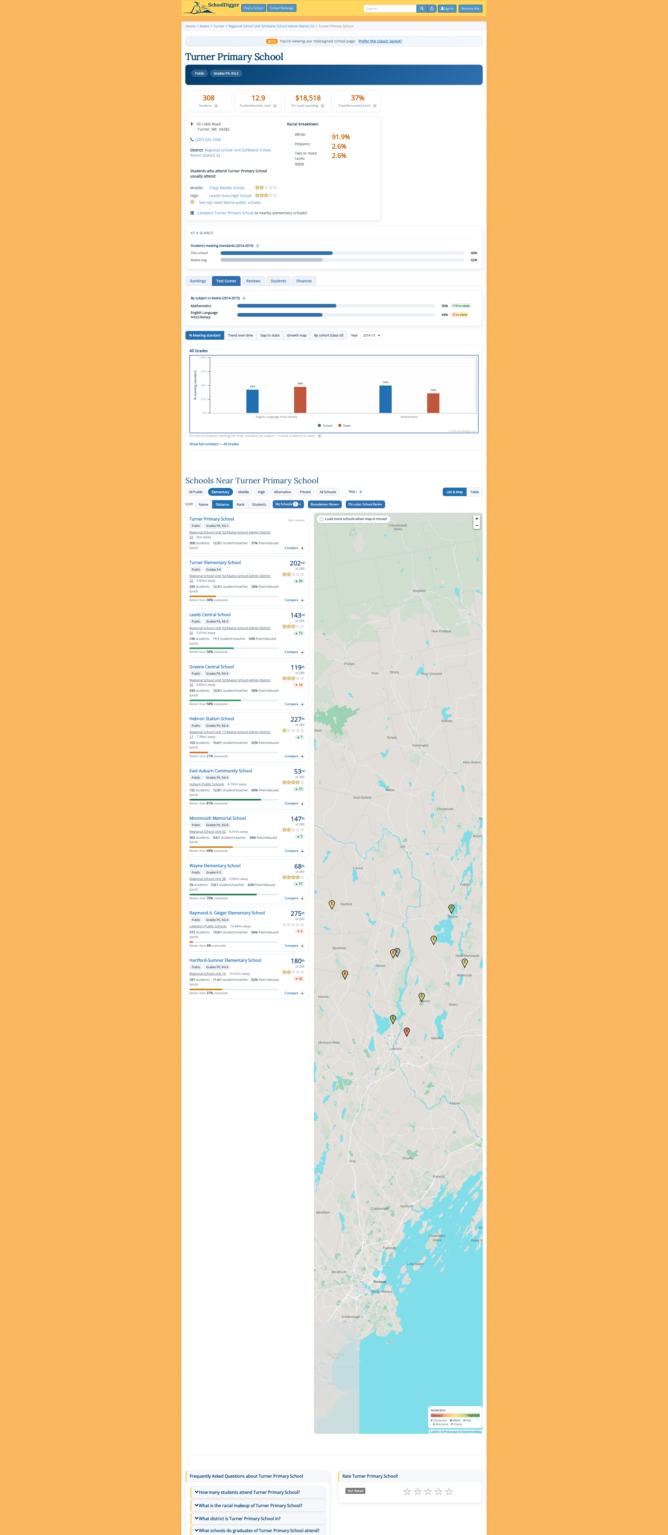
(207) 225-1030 (208, 139)
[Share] (432, 9)
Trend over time (240, 335)
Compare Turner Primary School (226, 212)
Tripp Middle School (226, 187)
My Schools (286, 504)
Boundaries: (324, 504)
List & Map (454, 492)
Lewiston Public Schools (207, 926)
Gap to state (269, 335)
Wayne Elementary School (215, 865)
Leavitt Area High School (230, 195)
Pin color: (364, 504)
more (299, 163)
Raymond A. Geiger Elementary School (227, 912)
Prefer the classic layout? (380, 41)
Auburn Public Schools (206, 784)
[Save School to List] (302, 548)
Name (203, 504)
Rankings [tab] (198, 280)
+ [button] (476, 518)
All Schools (328, 492)
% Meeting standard (204, 335)
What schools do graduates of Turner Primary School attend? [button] (259, 1530)
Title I (354, 492)
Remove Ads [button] (471, 8)
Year (355, 335)
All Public (196, 492)
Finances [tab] (304, 280)
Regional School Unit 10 (207, 973)
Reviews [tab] (253, 280)
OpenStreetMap (471, 1431)
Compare (291, 548)
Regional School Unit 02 (207, 831)
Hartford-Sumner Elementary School (225, 960)
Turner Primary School (211, 519)
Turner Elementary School (215, 562)
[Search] (421, 9)
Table (474, 492)
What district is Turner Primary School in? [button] (240, 1518)
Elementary (220, 492)
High (261, 492)
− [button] (476, 525)
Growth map (297, 335)
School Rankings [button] (282, 8)
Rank (240, 504)
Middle (243, 492)
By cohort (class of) (328, 335)
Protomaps (451, 1431)
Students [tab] (278, 280)
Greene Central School (211, 666)
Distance (222, 504)
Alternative (282, 492)
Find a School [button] (253, 8)
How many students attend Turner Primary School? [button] (249, 1492)
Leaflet (434, 1431)
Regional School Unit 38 (207, 879)
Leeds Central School (210, 614)
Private (305, 492)
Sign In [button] (449, 8)
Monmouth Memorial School (217, 818)
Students (259, 504)
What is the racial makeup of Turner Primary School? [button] (250, 1505)
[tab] (257, 1492)
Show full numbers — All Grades (214, 444)
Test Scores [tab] (226, 280)
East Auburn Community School (220, 770)
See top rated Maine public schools (230, 202)
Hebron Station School (211, 718)
